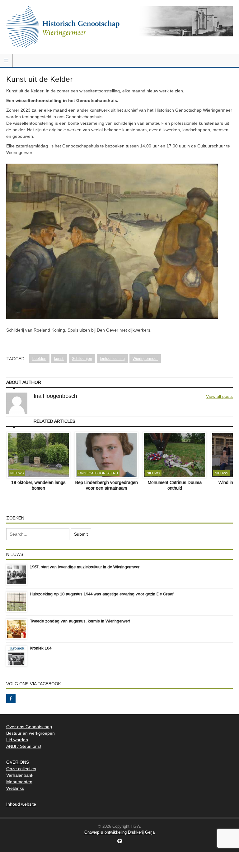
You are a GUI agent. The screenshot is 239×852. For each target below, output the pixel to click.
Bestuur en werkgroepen (30, 733)
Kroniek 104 (40, 648)
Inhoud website (21, 804)
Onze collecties (21, 768)
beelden (39, 358)
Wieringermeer (145, 358)
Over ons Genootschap (29, 726)
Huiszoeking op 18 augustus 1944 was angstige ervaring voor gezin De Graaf (101, 594)
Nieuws (17, 473)
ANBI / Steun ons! (23, 746)
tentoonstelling (112, 358)
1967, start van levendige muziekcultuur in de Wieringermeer (84, 567)
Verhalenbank (19, 775)
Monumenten (19, 781)
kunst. (59, 358)
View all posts (219, 396)
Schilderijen (82, 358)
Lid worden (17, 739)
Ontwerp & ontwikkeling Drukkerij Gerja (119, 832)
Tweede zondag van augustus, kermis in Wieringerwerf (80, 621)
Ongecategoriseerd (98, 473)
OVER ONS (17, 762)
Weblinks (15, 788)
